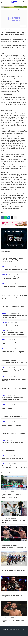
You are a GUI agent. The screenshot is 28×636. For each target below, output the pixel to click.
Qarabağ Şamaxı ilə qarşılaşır (10, 325)
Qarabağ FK (4, 313)
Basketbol (4, 274)
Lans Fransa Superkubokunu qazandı (12, 458)
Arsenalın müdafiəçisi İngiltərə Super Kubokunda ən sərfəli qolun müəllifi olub (13, 333)
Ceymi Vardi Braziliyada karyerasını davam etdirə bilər (14, 380)
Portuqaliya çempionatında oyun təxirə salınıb (13, 307)
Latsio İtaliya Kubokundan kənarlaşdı (12, 416)
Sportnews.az (6, 629)
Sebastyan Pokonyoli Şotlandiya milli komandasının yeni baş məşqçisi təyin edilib (14, 361)
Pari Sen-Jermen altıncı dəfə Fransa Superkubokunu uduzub (12, 407)
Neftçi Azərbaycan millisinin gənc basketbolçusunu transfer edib (11, 277)
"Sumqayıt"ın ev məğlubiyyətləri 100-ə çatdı (14, 269)
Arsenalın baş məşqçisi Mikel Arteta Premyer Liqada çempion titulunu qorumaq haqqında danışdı (14, 297)
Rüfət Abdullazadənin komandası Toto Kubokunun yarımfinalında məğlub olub (13, 424)
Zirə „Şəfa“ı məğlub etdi (8, 450)
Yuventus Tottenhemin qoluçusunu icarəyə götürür (14, 342)
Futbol (3, 266)
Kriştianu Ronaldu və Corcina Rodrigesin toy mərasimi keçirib (14, 389)
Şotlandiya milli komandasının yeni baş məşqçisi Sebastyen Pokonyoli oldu (13, 352)
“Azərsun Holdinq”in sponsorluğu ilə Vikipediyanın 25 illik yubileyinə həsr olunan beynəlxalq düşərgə (14, 260)
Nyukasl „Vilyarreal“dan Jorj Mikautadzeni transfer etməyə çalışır (14, 287)
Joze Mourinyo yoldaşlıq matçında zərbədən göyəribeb (14, 370)
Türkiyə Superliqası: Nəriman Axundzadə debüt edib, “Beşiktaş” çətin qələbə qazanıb (14, 466)
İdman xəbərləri (4, 9)
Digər (10, 9)
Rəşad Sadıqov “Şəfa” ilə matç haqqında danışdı (13, 434)
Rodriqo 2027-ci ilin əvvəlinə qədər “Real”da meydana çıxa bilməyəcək (14, 316)
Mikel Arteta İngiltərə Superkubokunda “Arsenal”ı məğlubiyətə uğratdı (13, 398)
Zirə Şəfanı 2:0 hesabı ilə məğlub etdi (12, 442)
